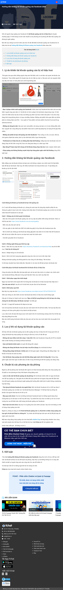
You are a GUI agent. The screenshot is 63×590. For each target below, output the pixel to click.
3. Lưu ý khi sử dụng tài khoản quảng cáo (17, 58)
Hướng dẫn (6, 544)
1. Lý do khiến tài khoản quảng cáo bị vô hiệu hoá (20, 53)
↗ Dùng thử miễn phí (31, 488)
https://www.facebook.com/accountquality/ (25, 221)
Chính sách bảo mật (39, 546)
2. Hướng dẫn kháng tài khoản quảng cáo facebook (20, 56)
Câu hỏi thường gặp (8, 549)
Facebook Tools (38, 551)
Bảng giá (5, 541)
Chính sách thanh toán (39, 548)
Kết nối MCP (6, 546)
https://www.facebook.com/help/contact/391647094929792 (36, 291)
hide (37, 50)
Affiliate (5, 556)
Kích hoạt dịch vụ (7, 551)
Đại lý (4, 554)
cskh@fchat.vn (8, 536)
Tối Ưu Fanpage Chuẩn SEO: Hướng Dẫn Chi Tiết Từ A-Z (13, 514)
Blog (35, 553)
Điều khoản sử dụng (39, 544)
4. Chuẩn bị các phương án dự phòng (16, 61)
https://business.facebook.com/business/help (37, 246)
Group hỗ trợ (37, 541)
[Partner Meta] (6, 584)
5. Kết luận (8, 64)
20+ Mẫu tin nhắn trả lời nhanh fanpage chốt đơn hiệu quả (40, 514)
